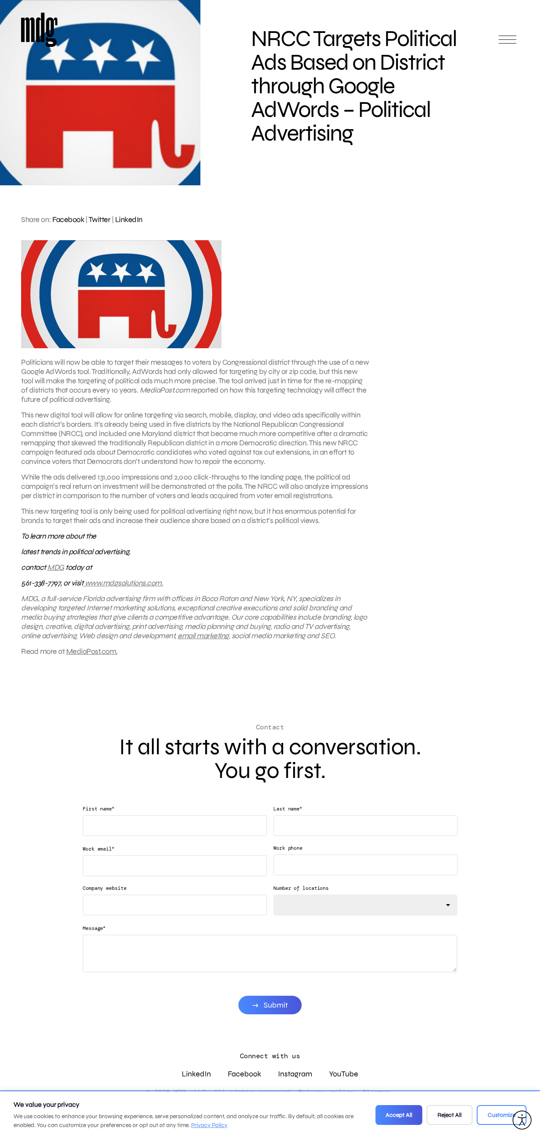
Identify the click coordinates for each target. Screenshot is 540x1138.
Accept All (399, 1115)
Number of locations (301, 888)
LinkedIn (129, 219)
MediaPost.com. (92, 651)
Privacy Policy (209, 1125)
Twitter (100, 219)
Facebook (68, 219)
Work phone (287, 848)
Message (94, 928)
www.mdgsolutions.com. (123, 583)
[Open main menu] (507, 43)
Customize (502, 1115)
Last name (287, 808)
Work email (98, 848)
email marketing (203, 635)
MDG (55, 567)
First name (98, 808)
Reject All (449, 1115)
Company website (105, 888)
